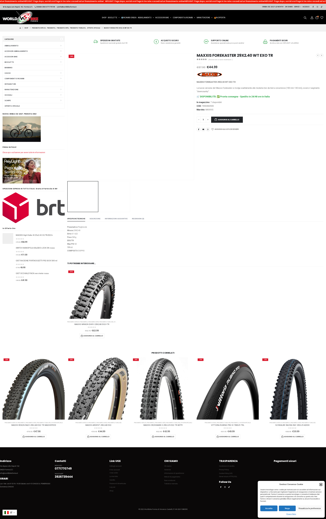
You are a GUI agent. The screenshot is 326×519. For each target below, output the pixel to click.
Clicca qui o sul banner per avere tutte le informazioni (24, 152)
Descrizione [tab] (95, 219)
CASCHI (8, 73)
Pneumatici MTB (93, 322)
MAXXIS (209, 109)
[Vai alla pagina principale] (20, 28)
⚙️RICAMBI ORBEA (129, 18)
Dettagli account (116, 466)
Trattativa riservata (171, 484)
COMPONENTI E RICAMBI (14, 78)
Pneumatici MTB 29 (73, 322)
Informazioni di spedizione (174, 473)
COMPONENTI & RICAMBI (183, 18)
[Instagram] (317, 7)
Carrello (112, 480)
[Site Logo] (20, 17)
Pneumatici (84, 322)
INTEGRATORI (10, 84)
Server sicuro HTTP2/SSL (228, 476)
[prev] (318, 55)
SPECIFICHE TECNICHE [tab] (76, 219)
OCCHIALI (8, 95)
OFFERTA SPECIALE (12, 106)
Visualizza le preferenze (309, 508)
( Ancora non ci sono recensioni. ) (220, 60)
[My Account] (312, 17)
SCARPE (8, 100)
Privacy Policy (291, 514)
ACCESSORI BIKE (162, 18)
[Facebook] (313, 7)
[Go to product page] (8, 238)
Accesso (306, 7)
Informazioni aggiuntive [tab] (116, 219)
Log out (112, 487)
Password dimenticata (118, 483)
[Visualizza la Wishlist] (321, 17)
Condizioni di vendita (226, 466)
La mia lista (114, 476)
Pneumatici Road (210, 422)
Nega (287, 508)
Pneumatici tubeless (106, 322)
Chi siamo (289, 7)
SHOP (104, 18)
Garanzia (167, 470)
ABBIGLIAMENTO (145, 18)
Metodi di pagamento (172, 477)
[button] (321, 484)
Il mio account (115, 470)
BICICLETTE (112, 18)
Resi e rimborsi (169, 480)
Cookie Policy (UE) (226, 473)
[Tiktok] (321, 7)
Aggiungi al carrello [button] (93, 336)
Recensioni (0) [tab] (138, 219)
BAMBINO (8, 67)
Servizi (297, 7)
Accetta (268, 508)
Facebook (199, 129)
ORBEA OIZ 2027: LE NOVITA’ (273, 7)
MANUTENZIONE (203, 18)
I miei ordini (114, 473)
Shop (111, 491)
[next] (321, 55)
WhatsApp (208, 129)
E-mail (203, 129)
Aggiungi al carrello (228, 119)
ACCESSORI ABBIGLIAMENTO (16, 51)
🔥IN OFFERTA (219, 18)
